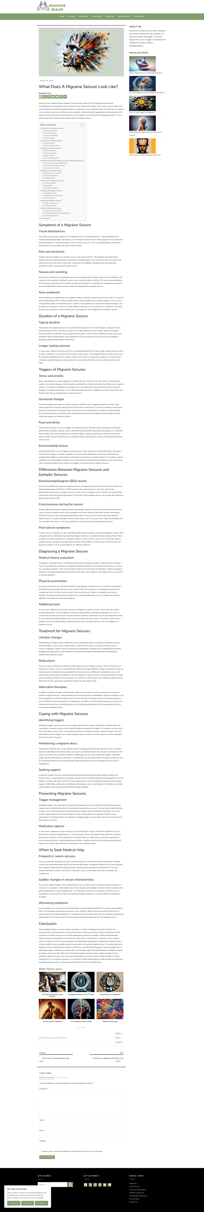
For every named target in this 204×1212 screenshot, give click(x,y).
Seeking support (50, 198)
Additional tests (50, 178)
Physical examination (51, 176)
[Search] (70, 1184)
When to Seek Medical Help (51, 208)
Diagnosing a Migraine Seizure (52, 171)
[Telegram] (57, 97)
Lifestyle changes (50, 183)
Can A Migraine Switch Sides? (81, 1021)
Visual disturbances (51, 131)
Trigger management (51, 203)
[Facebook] (41, 97)
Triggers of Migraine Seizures (51, 148)
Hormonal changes (51, 153)
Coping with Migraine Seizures (52, 191)
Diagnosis (84, 17)
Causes (71, 17)
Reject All (27, 1203)
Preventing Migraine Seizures (51, 201)
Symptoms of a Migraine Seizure (53, 128)
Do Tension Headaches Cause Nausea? (52, 995)
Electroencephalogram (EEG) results (56, 163)
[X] (45, 97)
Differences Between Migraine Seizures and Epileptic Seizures (63, 161)
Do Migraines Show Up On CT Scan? (81, 994)
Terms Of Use (134, 1186)
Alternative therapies (51, 188)
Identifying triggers (51, 193)
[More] (65, 97)
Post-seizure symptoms (52, 168)
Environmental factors (52, 158)
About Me (133, 1183)
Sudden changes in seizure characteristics (57, 213)
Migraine (118, 1033)
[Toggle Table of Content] (81, 125)
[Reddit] (53, 97)
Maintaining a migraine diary (53, 196)
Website (42, 1141)
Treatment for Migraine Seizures (53, 181)
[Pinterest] (49, 97)
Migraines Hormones (110, 1021)
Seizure (117, 1038)
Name (42, 1120)
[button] (121, 1000)
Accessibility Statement (138, 1196)
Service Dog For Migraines (52, 1021)
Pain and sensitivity (51, 133)
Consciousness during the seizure (55, 166)
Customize (14, 1203)
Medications (48, 186)
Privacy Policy (134, 1199)
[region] (27, 1196)
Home (62, 17)
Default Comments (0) (46, 1077)
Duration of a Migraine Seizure (52, 141)
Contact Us (133, 1202)
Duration (109, 17)
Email (42, 1130)
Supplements (124, 17)
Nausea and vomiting (51, 136)
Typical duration (50, 143)
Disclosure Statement (137, 1189)
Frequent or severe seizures (53, 211)
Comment (43, 1089)
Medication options (51, 206)
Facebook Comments (62, 1077)
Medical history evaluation (53, 173)
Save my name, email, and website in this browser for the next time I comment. (72, 1151)
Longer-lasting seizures (52, 146)
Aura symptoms (50, 138)
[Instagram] (61, 97)
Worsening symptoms (51, 216)
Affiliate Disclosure (136, 1193)
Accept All (41, 1203)
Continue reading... (136, 45)
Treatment (139, 17)
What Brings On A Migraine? (110, 994)
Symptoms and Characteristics (53, 1038)
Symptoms (97, 17)
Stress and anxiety (50, 151)
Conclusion (46, 218)
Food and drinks (50, 156)
